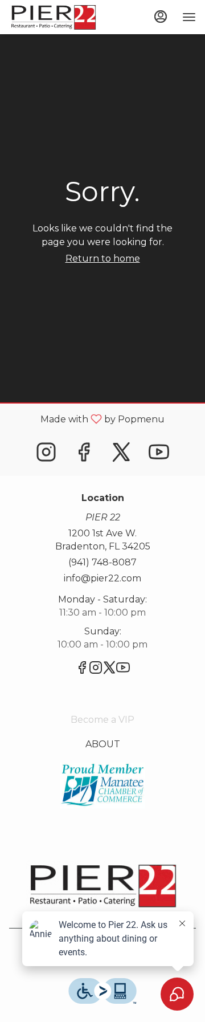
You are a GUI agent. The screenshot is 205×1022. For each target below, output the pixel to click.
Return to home (102, 258)
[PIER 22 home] (60, 17)
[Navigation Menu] (189, 17)
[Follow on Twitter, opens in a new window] (121, 455)
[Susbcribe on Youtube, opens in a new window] (159, 455)
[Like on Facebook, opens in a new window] (83, 455)
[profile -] (160, 16)
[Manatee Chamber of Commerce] (102, 784)
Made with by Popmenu (87, 418)
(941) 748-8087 (102, 562)
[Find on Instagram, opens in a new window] (46, 455)
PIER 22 (102, 885)
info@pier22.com (102, 578)
